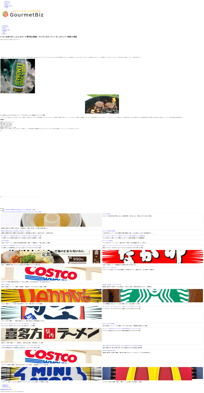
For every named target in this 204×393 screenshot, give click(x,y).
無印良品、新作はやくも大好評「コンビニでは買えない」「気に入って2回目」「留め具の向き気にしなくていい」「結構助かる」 (128, 286)
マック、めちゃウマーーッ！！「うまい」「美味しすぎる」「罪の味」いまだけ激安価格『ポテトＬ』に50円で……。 (125, 242)
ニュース (6, 4)
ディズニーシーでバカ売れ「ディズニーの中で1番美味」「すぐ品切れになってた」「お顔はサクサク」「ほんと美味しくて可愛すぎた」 (129, 269)
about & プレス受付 (8, 5)
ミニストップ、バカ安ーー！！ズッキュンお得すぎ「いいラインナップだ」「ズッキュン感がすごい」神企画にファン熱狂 (24, 381)
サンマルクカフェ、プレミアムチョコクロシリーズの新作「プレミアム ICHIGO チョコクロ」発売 (121, 308)
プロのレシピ (7, 1)
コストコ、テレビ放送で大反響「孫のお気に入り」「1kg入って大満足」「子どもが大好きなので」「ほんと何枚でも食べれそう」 (26, 281)
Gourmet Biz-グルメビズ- (6, 389)
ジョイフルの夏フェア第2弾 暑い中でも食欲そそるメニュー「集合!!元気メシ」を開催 (19, 209)
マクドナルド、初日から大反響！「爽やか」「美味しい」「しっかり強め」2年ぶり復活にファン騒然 (122, 381)
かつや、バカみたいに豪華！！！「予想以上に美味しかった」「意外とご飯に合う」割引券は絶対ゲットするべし (23, 320)
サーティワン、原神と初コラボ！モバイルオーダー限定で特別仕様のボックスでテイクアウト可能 (121, 330)
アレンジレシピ (8, 2)
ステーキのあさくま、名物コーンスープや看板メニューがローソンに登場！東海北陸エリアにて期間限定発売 (123, 237)
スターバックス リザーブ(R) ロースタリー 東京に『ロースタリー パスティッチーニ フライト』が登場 (22, 211)
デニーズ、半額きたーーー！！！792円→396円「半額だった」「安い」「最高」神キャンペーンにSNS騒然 (21, 303)
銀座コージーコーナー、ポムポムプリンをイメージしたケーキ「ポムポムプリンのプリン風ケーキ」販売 (123, 247)
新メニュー (7, 3)
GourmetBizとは (5, 384)
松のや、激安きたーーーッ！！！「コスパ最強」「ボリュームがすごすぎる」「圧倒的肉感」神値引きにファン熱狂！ (125, 325)
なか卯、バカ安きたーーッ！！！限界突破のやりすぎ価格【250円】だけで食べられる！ (119, 264)
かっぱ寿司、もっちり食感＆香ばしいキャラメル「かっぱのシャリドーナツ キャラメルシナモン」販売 (21, 247)
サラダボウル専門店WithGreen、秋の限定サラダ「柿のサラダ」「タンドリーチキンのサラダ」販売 (20, 347)
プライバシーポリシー (7, 387)
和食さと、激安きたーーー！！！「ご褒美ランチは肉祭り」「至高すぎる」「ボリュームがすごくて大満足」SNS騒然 (23, 286)
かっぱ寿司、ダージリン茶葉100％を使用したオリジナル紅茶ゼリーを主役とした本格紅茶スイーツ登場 (21, 237)
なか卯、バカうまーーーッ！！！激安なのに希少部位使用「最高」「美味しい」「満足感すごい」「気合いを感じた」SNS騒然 (25, 242)
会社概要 (6, 6)
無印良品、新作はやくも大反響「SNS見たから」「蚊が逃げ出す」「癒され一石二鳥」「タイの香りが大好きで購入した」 (24, 228)
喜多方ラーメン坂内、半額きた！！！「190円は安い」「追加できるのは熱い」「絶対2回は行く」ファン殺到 (22, 342)
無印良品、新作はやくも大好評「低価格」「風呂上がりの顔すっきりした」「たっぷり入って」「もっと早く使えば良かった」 (127, 352)
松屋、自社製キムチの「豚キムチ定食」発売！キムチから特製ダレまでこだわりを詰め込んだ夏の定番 (122, 347)
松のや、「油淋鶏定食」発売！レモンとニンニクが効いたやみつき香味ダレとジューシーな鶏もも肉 (20, 264)
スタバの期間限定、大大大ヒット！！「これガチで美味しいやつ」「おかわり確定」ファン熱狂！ (121, 303)
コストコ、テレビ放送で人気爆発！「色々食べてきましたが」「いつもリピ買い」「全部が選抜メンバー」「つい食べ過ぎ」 (25, 364)
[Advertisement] (19, 21)
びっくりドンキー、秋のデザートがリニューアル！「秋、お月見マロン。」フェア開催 (18, 325)
